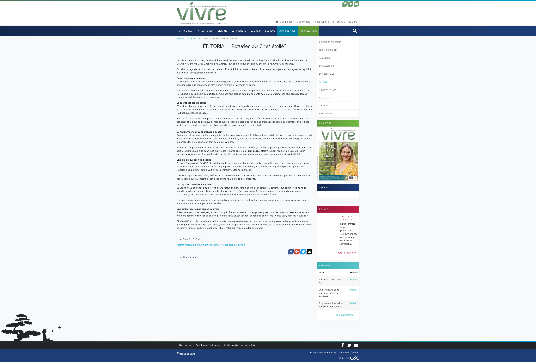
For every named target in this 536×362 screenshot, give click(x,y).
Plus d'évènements (344, 314)
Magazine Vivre (201, 13)
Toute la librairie (345, 252)
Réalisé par (344, 358)
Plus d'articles (190, 257)
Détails (353, 279)
